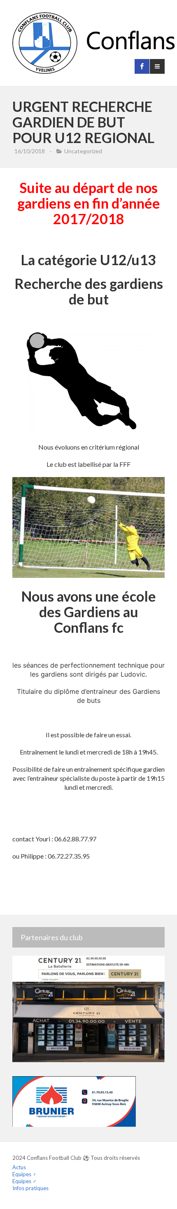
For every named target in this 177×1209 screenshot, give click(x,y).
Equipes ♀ (24, 1174)
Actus (19, 1167)
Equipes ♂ (24, 1181)
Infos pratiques (30, 1188)
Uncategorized (83, 151)
